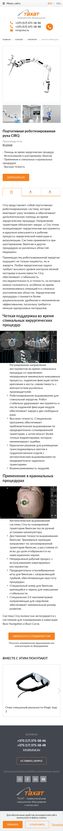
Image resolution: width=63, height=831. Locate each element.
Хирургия (32, 39)
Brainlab (7, 144)
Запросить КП (16, 177)
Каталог (19, 39)
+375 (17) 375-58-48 (28, 26)
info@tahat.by (22, 30)
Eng (58, 3)
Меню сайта (13, 3)
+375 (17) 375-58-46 (28, 22)
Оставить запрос (31, 761)
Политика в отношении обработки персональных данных (32, 771)
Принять (12, 824)
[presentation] (59, 691)
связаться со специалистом (31, 636)
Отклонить (37, 824)
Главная (7, 39)
